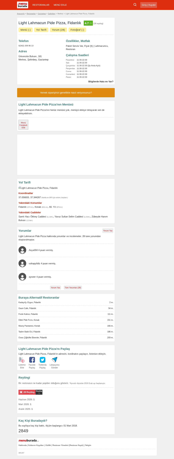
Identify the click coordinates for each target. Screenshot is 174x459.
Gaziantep (42, 14)
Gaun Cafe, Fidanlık (27, 308)
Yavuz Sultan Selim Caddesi (69, 216)
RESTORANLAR (40, 5)
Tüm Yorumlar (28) (73, 287)
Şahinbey (51, 14)
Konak (38, 207)
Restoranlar (31, 14)
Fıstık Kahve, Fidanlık (28, 314)
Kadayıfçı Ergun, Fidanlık (29, 302)
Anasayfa (20, 14)
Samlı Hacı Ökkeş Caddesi (32, 216)
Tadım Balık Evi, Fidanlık (29, 331)
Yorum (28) (58, 29)
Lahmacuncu (101, 46)
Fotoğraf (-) (77, 29)
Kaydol (152, 5)
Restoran (70, 49)
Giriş (144, 5)
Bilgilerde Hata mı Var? (100, 81)
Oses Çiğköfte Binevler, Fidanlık (32, 337)
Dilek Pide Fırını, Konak (28, 320)
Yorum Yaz (107, 231)
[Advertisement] (65, 155)
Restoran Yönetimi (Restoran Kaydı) (68, 445)
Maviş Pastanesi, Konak (29, 326)
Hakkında (22, 445)
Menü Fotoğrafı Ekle (23, 125)
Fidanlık (22, 207)
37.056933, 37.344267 (29, 197)
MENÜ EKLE (60, 5)
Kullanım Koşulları (36, 445)
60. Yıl (52, 207)
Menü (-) (26, 29)
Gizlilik (48, 445)
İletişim (88, 445)
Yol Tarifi (41, 29)
